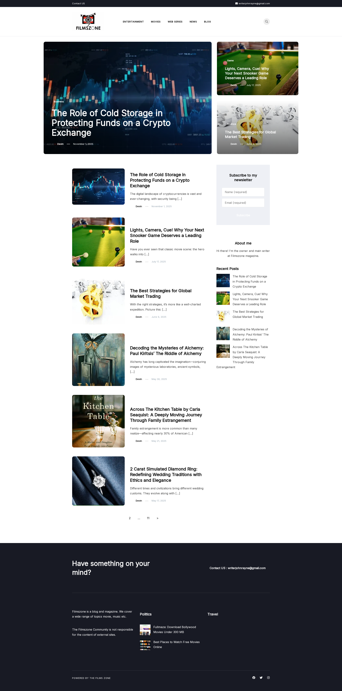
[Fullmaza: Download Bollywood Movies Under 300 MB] (145, 630)
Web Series (175, 21)
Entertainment (133, 21)
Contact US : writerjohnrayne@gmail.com (238, 568)
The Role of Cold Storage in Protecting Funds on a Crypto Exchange (111, 123)
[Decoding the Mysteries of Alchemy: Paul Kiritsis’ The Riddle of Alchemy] (223, 333)
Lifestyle (136, 402)
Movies (156, 21)
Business (59, 101)
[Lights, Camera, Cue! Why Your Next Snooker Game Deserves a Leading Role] (223, 298)
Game (230, 60)
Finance (231, 123)
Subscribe (243, 215)
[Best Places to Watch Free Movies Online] (145, 644)
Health (135, 340)
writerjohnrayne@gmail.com (254, 3)
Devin (60, 143)
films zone (103, 678)
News (193, 21)
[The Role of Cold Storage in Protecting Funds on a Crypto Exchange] (223, 280)
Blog (207, 21)
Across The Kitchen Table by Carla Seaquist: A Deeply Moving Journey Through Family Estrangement (166, 415)
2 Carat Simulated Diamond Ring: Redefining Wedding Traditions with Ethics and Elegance (166, 474)
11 (148, 518)
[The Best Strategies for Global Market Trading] (223, 316)
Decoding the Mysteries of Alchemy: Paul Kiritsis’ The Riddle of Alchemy (251, 334)
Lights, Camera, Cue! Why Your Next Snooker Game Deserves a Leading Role (247, 73)
